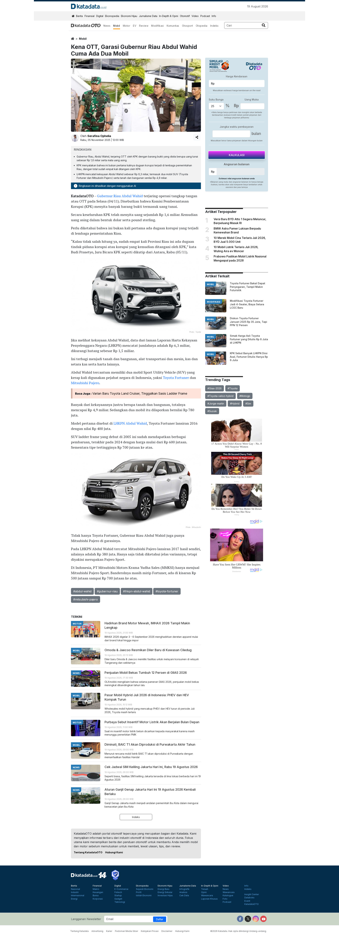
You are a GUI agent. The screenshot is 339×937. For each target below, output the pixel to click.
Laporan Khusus (209, 899)
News (106, 25)
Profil (138, 892)
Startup (118, 895)
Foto (225, 899)
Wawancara (207, 895)
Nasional (75, 889)
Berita (79, 15)
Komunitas (173, 25)
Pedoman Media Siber (126, 931)
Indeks (214, 25)
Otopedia (201, 25)
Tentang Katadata (79, 931)
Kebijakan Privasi (150, 931)
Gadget (118, 899)
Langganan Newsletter (86, 919)
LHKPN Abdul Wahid (130, 423)
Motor (126, 25)
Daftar (159, 919)
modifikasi (213, 302)
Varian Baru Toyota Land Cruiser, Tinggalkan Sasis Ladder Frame (139, 393)
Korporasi (98, 899)
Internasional (77, 895)
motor (77, 623)
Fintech (118, 892)
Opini (204, 892)
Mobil (116, 25)
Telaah (204, 889)
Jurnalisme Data (148, 15)
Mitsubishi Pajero (85, 382)
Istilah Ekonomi (143, 895)
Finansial (89, 15)
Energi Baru (163, 889)
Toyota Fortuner (176, 377)
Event (247, 901)
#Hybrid (234, 403)
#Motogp (244, 395)
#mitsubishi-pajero (85, 599)
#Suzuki (212, 411)
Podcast (205, 15)
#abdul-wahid (82, 591)
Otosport (187, 25)
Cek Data (184, 895)
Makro (96, 889)
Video (195, 15)
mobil (83, 38)
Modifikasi (157, 25)
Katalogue (228, 895)
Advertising (97, 931)
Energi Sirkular (165, 892)
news (76, 673)
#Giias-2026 (214, 388)
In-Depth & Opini (168, 15)
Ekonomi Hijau (129, 15)
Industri (75, 892)
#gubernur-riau (107, 591)
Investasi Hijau (165, 895)
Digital (99, 15)
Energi (74, 899)
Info (214, 15)
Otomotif (185, 15)
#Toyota (232, 388)
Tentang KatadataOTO (88, 852)
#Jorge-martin (215, 403)
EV (134, 25)
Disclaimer (166, 931)
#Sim (248, 403)
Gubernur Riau (109, 196)
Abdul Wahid (132, 196)
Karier (109, 931)
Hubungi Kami (114, 852)
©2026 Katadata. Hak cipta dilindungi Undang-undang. (238, 931)
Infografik (184, 889)
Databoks (249, 897)
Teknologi (119, 902)
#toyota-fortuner (167, 591)
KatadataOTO (251, 904)
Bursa (96, 895)
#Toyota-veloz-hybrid (220, 395)
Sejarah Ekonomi (144, 889)
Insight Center (251, 894)
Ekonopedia (112, 15)
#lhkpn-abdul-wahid (136, 591)
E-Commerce (121, 889)
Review (143, 25)
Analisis (183, 892)
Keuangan (98, 892)
